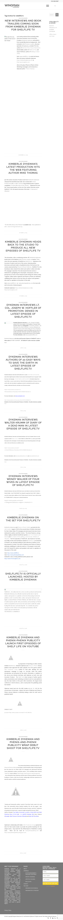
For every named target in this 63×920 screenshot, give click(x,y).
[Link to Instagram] (57, 918)
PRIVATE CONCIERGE (30, 876)
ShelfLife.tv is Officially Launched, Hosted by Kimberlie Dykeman (23, 576)
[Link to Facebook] (50, 918)
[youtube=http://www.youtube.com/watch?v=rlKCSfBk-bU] (18, 712)
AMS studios (7, 529)
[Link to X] (48, 918)
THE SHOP (26, 886)
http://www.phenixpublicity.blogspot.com (15, 832)
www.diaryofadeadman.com (21, 456)
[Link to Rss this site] (55, 918)
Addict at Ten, (32, 49)
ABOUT (25, 868)
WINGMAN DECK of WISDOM (32, 890)
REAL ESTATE (28, 881)
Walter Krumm (15, 438)
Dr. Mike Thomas (18, 183)
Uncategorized (23, 18)
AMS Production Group (11, 669)
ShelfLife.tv (31, 540)
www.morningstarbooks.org (15, 226)
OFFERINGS (26, 870)
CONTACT (26, 883)
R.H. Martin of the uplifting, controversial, (22, 536)
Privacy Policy (7, 910)
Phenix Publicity (30, 68)
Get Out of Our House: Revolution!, (31, 48)
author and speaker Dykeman (29, 597)
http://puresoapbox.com (23, 62)
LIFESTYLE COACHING (30, 879)
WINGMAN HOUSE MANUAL (32, 888)
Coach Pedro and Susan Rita (33, 374)
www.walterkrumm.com (34, 456)
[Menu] (47, 5)
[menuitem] (47, 5)
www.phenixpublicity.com (32, 830)
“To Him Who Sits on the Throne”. (20, 185)
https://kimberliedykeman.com (25, 60)
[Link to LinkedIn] (53, 918)
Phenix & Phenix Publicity (24, 267)
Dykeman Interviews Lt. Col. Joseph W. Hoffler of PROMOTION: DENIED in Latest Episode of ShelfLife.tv (23, 311)
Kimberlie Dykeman (9, 527)
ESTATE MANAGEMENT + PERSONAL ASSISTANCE (31, 873)
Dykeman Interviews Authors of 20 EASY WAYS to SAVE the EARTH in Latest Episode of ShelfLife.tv (23, 362)
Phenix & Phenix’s (33, 665)
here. (5, 403)
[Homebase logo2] (12, 5)
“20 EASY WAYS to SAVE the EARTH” (22, 379)
